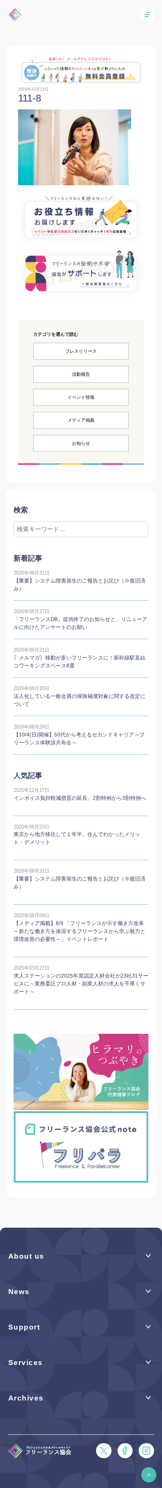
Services (25, 1363)
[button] (148, 1474)
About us (26, 1256)
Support (24, 1327)
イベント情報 (81, 397)
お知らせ (81, 443)
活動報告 (81, 374)
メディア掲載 (81, 420)
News (19, 1292)
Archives (26, 1398)
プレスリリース (81, 351)
